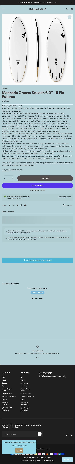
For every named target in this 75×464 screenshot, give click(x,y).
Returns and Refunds (9, 396)
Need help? (69, 205)
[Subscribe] (40, 434)
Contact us (5, 383)
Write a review (37, 292)
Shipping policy (50, 460)
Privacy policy (32, 460)
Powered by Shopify (45, 457)
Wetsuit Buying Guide (7, 389)
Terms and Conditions (5, 403)
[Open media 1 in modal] (69, 17)
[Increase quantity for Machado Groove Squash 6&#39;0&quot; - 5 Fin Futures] (13, 178)
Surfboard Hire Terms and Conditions (7, 408)
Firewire (5, 88)
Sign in (19, 450)
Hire (3, 377)
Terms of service (41, 460)
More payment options (37, 190)
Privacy (4, 399)
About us (5, 386)
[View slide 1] (36, 358)
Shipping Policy (7, 393)
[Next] (72, 2)
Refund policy (24, 460)
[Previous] (3, 2)
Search (4, 380)
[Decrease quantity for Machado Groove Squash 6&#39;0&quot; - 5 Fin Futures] (4, 178)
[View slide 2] (39, 358)
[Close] (34, 443)
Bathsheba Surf (37, 9)
